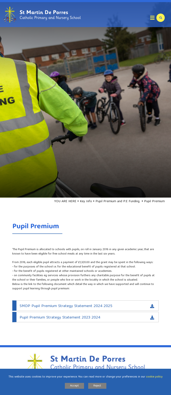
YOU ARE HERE (65, 201)
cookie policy (154, 376)
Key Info (86, 201)
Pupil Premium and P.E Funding (118, 201)
